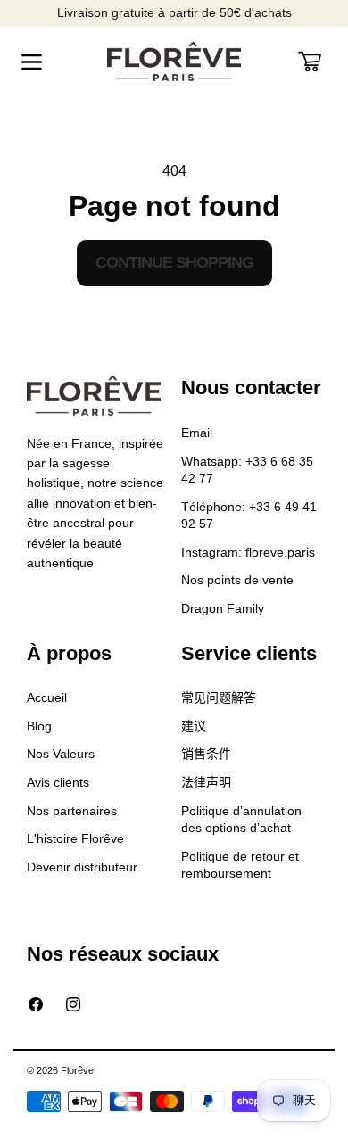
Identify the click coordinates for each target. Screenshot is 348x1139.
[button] (31, 61)
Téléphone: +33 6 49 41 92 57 (249, 515)
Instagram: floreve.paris (248, 552)
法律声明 (206, 782)
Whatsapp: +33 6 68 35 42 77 (247, 470)
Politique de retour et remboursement (240, 865)
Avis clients (58, 782)
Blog (39, 726)
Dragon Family (222, 608)
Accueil (47, 697)
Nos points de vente (237, 580)
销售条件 (206, 754)
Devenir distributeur (82, 867)
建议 (193, 726)
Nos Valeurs (61, 754)
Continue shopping (174, 262)
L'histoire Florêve (75, 838)
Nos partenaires (72, 811)
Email (196, 432)
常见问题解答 (218, 697)
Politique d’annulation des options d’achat (241, 820)
